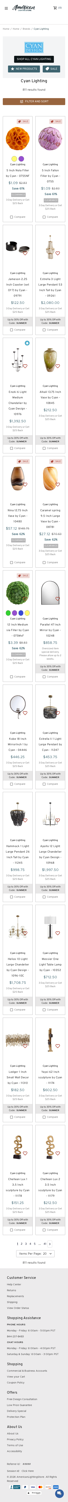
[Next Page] (50, 1244)
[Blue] (20, 613)
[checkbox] (11, 217)
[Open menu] (6, 8)
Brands (26, 29)
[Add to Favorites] (25, 144)
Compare (19, 217)
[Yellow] (14, 159)
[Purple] (21, 159)
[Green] (8, 613)
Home (6, 29)
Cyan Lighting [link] (41, 29)
